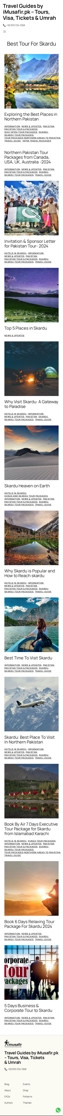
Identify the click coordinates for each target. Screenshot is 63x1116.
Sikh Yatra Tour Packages (20, 132)
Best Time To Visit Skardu (28, 658)
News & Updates (32, 126)
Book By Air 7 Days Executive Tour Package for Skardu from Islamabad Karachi (31, 829)
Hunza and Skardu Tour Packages (26, 496)
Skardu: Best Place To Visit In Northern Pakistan (29, 739)
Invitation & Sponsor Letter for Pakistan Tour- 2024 (30, 243)
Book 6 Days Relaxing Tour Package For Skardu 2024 (29, 924)
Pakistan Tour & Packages (21, 129)
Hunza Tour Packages (42, 840)
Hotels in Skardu (15, 253)
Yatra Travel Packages (36, 140)
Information (12, 126)
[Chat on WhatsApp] (58, 1110)
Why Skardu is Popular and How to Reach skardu (29, 573)
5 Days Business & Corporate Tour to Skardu (28, 1008)
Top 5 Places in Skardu (25, 328)
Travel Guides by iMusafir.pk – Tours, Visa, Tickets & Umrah (29, 11)
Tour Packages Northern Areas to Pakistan (32, 137)
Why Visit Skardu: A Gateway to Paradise (31, 404)
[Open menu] (4, 31)
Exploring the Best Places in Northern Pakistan (30, 116)
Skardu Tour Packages (19, 135)
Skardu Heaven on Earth (27, 485)
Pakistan (48, 126)
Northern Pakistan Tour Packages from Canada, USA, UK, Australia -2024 (27, 157)
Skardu (43, 132)
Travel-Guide (12, 140)
